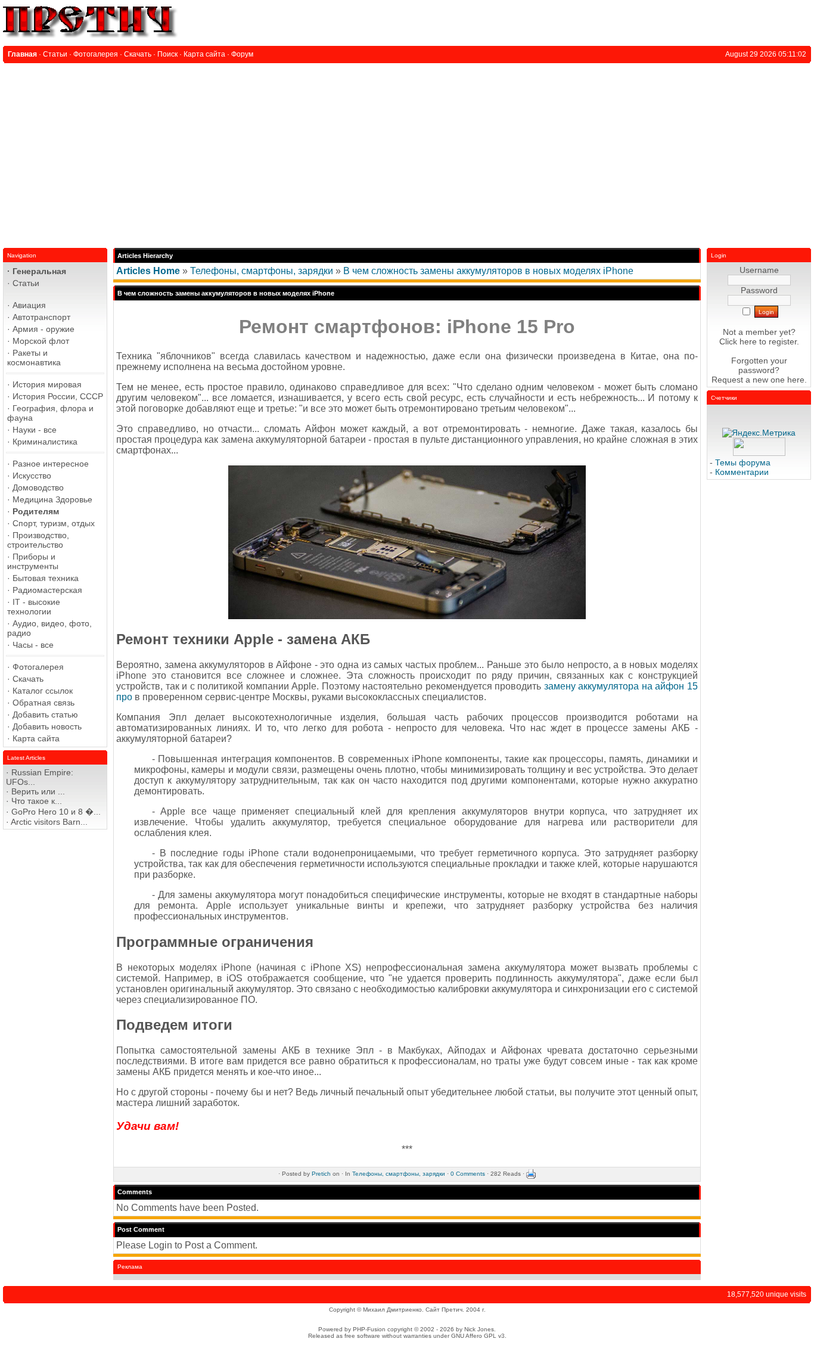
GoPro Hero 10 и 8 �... (56, 811)
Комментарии (742, 472)
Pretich (321, 1173)
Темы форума (742, 462)
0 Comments (468, 1173)
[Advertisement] (407, 152)
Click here (738, 341)
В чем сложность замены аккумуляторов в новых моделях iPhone (488, 271)
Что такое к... (36, 801)
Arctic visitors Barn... (49, 822)
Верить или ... (38, 791)
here (795, 379)
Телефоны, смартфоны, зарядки (261, 271)
